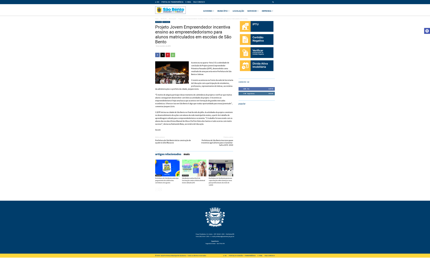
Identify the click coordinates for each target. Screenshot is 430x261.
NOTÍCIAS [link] (164, 19)
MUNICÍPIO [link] (222, 11)
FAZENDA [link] (158, 175)
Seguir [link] (270, 93)
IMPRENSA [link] (266, 11)
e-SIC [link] (157, 2)
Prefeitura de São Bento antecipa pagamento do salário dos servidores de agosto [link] (166, 180)
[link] (427, 31)
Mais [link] (187, 154)
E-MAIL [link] (188, 2)
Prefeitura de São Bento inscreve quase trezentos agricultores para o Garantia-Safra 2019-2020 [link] (217, 142)
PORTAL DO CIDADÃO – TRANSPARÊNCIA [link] (242, 255)
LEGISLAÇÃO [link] (238, 11)
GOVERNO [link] (207, 11)
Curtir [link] (270, 89)
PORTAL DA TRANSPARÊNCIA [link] (172, 2)
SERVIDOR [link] (252, 11)
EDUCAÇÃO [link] (172, 19)
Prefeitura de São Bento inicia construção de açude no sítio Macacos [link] (173, 141)
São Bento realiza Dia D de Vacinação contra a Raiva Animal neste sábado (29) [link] (193, 180)
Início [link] (157, 19)
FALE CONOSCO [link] (199, 2)
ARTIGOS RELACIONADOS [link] (168, 154)
